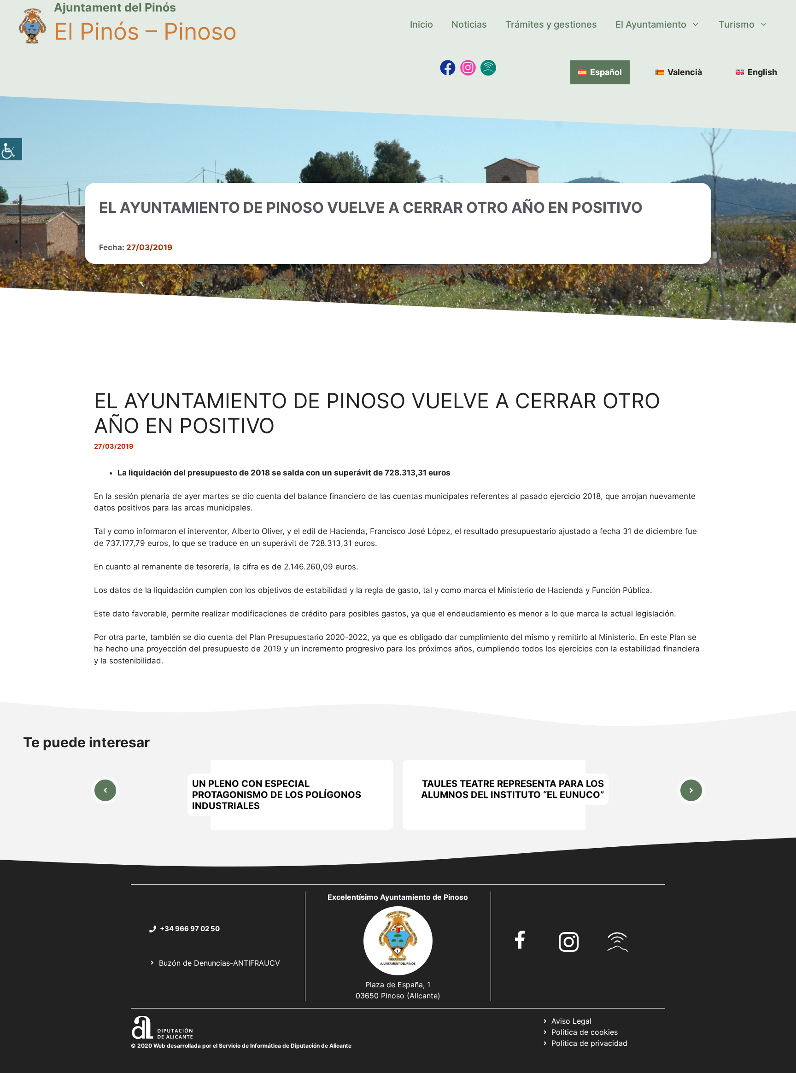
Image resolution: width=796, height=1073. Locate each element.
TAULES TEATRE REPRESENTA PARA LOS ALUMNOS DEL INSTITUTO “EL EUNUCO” (512, 789)
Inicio (421, 24)
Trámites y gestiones (551, 24)
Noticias (469, 24)
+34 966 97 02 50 (190, 928)
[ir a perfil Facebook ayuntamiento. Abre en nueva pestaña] (520, 940)
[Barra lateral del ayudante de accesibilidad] (11, 149)
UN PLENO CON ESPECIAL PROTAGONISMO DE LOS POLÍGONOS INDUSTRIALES (276, 794)
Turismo (737, 24)
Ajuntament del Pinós (115, 7)
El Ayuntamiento (650, 24)
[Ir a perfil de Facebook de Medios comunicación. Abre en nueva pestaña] (448, 67)
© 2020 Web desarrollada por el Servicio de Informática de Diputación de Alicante (241, 1045)
